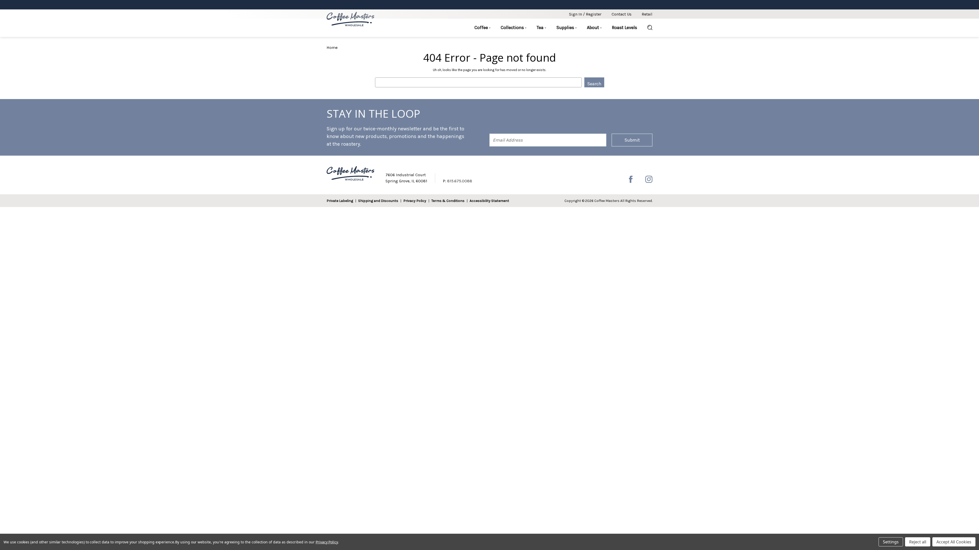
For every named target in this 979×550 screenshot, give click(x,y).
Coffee (481, 27)
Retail (647, 14)
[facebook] (630, 179)
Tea (541, 27)
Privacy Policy (414, 201)
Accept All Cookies (953, 542)
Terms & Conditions (448, 201)
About (593, 27)
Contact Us (622, 14)
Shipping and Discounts (378, 201)
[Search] (647, 27)
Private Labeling (340, 201)
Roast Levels (624, 27)
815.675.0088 (459, 180)
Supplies (565, 27)
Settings (891, 542)
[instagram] (648, 179)
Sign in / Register (585, 14)
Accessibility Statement (489, 201)
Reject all (917, 542)
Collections (513, 27)
